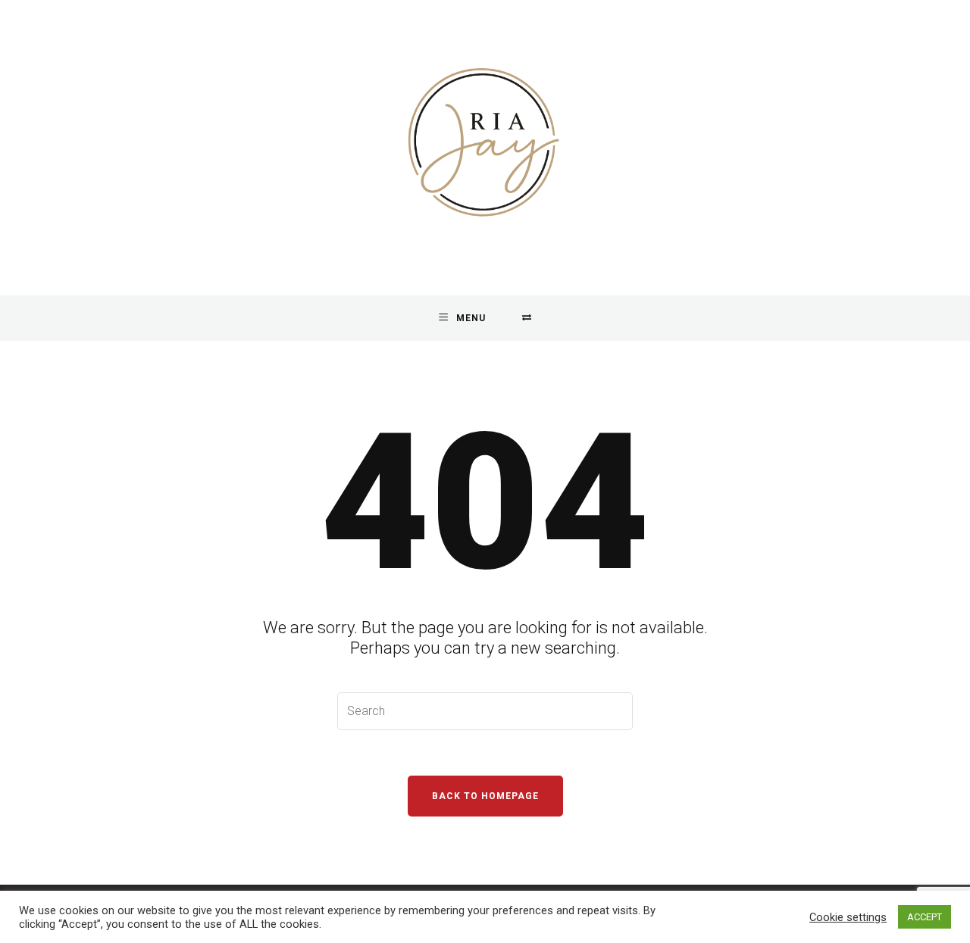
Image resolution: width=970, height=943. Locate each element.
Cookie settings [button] (848, 917)
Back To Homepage (485, 796)
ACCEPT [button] (924, 917)
